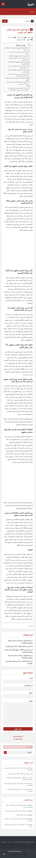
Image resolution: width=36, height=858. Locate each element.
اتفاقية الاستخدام (18, 842)
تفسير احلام (10, 37)
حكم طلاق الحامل (21, 815)
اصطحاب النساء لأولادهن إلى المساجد (15, 811)
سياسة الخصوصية (30, 842)
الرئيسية (32, 11)
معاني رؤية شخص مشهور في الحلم (19, 56)
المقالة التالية (18, 739)
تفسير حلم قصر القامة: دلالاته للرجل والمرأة (18, 646)
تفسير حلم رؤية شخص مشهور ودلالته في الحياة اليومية (19, 59)
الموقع (31, 693)
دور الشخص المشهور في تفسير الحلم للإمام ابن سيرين (17, 49)
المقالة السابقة (17, 736)
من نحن (9, 842)
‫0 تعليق (29, 40)
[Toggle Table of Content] (28, 45)
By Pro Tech (25, 851)
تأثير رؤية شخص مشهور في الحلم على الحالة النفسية (18, 63)
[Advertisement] (18, 251)
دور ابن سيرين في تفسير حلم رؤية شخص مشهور (19, 53)
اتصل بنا (3, 842)
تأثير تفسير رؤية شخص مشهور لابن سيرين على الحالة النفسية (18, 67)
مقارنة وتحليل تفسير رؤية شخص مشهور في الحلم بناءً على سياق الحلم (18, 75)
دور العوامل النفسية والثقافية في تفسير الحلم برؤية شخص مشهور (18, 83)
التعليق (30, 701)
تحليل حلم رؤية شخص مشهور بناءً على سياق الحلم (18, 71)
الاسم (31, 678)
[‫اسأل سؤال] (4, 854)
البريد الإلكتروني (28, 685)
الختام (27, 86)
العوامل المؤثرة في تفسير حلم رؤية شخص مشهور (17, 79)
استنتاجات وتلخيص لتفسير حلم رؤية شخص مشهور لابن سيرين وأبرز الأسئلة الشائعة (18, 89)
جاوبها (31, 4)
